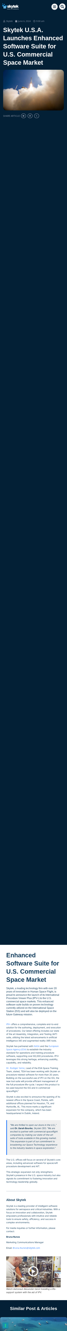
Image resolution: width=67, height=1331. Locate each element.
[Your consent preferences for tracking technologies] (5, 1325)
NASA (37, 1046)
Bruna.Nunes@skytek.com (26, 1247)
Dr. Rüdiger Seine (15, 1068)
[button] (62, 6)
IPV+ (8, 1024)
